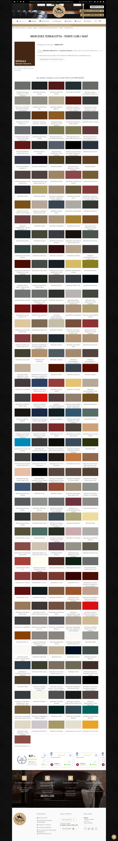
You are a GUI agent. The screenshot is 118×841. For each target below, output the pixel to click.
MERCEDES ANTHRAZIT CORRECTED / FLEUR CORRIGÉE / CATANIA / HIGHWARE (90, 109)
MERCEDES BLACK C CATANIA (39, 152)
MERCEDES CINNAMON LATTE (73, 197)
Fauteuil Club (45, 21)
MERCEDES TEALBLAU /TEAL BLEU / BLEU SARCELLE (39, 688)
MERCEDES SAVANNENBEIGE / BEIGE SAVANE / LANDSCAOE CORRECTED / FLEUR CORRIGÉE (73, 616)
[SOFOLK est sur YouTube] (92, 828)
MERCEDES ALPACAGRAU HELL (40, 108)
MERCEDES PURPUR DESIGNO (56, 553)
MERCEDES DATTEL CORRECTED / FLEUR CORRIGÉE (90, 227)
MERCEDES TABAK (22, 686)
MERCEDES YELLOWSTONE (90, 731)
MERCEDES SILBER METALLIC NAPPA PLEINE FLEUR (23, 658)
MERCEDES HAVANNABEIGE (73, 315)
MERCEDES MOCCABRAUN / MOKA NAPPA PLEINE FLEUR (56, 449)
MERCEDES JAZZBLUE (56, 359)
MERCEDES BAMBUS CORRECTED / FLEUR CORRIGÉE (56, 123)
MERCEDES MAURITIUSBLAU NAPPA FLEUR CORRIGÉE (39, 420)
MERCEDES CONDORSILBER (73, 211)
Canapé (33, 21)
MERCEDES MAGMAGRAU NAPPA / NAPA (22, 405)
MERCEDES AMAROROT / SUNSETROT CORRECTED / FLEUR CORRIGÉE (73, 108)
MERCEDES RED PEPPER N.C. (22, 568)
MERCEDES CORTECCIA (90, 211)
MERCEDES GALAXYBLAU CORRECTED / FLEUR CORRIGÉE (56, 272)
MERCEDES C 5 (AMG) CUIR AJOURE (73, 182)
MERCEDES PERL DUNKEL (22, 538)
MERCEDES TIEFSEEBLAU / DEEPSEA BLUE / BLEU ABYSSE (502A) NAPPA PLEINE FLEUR (22, 704)
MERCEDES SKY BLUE (73, 657)
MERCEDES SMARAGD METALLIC (90, 657)
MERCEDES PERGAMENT (73, 523)
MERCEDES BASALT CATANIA (90, 122)
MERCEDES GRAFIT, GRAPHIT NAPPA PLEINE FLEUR (22, 287)
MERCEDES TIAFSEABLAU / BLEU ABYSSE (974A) (73, 687)
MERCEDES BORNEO (56, 166)
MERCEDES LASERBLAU (73, 374)
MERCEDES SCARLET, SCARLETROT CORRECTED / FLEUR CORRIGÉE (90, 614)
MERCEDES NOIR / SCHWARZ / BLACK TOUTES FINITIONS (39, 480)
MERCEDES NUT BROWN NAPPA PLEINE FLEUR (90, 479)
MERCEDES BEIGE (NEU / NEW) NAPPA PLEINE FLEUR (73, 137)
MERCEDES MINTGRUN (90, 419)
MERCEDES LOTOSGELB (73, 389)
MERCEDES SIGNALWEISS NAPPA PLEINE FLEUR (73, 643)
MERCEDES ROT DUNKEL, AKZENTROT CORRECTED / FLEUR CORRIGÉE (90, 584)
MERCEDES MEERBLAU (56, 419)
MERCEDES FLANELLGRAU (39, 270)
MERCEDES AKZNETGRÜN (73, 92)
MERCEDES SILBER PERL (39, 657)
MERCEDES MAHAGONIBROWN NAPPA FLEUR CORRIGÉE (56, 406)
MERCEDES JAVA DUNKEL (22, 359)
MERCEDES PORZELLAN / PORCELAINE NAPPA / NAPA (39, 553)
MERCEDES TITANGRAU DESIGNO (56, 702)
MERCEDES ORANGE (56, 493)
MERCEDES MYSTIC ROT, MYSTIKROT (56, 464)
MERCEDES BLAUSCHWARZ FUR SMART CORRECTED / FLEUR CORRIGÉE (73, 153)
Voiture (23, 21)
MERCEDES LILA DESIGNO (22, 389)
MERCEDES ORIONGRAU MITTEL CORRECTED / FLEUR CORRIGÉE (56, 510)
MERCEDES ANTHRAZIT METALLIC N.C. (22, 123)
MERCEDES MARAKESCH (90, 404)
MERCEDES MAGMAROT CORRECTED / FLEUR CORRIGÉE (39, 406)
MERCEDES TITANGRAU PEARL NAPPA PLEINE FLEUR (73, 702)
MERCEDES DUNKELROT (56, 255)
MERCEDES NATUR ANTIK (73, 464)
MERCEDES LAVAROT (90, 374)
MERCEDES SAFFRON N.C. (56, 597)
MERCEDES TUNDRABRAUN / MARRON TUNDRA (39, 717)
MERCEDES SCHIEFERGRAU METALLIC (56, 628)
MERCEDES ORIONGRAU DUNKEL (22, 509)
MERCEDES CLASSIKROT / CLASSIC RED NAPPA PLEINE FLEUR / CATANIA (90, 198)
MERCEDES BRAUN (90, 166)
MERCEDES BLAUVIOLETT (90, 151)
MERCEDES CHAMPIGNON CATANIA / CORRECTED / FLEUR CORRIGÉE (56, 198)
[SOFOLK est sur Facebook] (85, 828)
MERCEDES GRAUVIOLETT (56, 300)
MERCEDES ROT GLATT (22, 597)
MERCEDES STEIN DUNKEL (39, 672)
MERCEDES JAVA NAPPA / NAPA (73, 345)
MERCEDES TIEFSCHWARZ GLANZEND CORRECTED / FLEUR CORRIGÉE (90, 688)
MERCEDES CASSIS (22, 196)
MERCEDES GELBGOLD (90, 270)
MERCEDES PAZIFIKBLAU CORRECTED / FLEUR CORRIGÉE (56, 525)
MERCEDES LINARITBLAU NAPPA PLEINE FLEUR (39, 390)
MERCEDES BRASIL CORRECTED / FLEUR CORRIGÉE (73, 168)
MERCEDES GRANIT (56, 285)
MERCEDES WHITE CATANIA (73, 731)
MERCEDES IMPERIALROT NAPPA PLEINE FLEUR (22, 345)
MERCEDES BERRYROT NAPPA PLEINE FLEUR (22, 152)
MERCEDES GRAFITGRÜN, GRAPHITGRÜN (39, 286)
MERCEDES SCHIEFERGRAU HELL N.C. (39, 628)
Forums (78, 21)
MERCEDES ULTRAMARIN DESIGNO (73, 717)
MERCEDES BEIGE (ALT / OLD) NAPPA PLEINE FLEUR (56, 137)
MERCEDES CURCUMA (73, 226)
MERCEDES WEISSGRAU (56, 731)
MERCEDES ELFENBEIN (73, 255)
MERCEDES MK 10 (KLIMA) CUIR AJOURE (73, 435)
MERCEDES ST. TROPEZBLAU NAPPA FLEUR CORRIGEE (22, 673)
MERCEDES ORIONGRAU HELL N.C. (39, 509)
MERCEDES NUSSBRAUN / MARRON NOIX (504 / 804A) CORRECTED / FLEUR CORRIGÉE (56, 481)
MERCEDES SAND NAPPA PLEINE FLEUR (22, 613)
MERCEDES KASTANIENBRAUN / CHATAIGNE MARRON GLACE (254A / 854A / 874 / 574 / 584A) (90, 363)
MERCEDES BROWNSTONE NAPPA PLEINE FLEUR (39, 182)
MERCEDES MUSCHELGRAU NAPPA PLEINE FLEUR (22, 464)
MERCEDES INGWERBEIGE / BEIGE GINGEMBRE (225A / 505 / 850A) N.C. (39, 346)
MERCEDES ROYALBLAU (39, 597)
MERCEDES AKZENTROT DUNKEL (56, 93)
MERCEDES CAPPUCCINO (90, 181)
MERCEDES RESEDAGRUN (73, 568)
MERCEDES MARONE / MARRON (22, 420)
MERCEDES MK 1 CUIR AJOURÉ (56, 435)
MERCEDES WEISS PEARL (39, 731)
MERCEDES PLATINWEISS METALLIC (90, 539)
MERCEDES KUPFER (56, 374)
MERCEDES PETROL (39, 538)
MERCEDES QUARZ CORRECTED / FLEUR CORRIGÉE (73, 554)
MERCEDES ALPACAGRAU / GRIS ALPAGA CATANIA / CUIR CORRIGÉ (22, 108)
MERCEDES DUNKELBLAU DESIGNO (56, 241)
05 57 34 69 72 (67, 820)
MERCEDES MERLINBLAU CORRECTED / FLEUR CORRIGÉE (73, 420)
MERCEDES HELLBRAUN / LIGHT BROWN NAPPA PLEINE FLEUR (73, 331)
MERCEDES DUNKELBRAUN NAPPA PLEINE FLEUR (73, 241)
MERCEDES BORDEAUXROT (39, 166)
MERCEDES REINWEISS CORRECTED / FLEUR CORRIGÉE (39, 569)
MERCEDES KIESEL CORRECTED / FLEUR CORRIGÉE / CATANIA (22, 376)
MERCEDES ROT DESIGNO (22, 582)
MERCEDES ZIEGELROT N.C (22, 746)
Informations (87, 21)
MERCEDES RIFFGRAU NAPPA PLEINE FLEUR (90, 568)
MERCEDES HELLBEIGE (56, 330)
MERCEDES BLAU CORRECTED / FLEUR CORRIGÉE (56, 153)
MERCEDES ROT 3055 (56, 582)
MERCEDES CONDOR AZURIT (56, 212)
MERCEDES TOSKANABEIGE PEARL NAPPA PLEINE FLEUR (23, 717)
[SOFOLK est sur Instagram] (96, 828)
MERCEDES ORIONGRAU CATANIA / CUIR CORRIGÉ (90, 494)
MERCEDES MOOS (90, 449)
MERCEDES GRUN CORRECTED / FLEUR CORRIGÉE (90, 302)
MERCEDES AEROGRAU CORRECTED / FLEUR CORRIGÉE (22, 94)
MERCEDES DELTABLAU (22, 241)
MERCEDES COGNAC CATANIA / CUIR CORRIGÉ (23, 212)
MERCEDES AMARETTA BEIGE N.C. (56, 108)
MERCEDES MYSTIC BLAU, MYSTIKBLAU (39, 464)
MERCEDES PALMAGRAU (90, 508)
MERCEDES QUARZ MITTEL (90, 553)
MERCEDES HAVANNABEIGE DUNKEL (90, 316)
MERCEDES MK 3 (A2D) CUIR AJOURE (22, 449)
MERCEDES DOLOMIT (39, 241)
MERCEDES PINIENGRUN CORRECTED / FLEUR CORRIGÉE (56, 539)
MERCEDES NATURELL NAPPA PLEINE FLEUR (22, 479)
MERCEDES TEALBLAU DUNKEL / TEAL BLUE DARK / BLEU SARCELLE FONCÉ (56, 688)
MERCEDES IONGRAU (56, 345)
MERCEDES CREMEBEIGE (56, 226)
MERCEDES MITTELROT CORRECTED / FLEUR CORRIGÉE (39, 435)
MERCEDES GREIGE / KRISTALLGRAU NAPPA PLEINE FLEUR (73, 302)
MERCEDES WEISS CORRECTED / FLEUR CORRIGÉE (22, 733)
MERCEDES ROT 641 (73, 582)
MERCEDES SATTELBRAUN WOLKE (56, 613)
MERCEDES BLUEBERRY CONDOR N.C (22, 167)
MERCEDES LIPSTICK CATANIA (56, 390)
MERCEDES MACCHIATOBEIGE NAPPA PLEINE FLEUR (90, 391)
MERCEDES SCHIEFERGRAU (22, 627)
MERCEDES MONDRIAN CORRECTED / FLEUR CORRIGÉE (73, 450)
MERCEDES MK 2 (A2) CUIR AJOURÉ (90, 435)
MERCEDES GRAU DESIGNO (22, 300)
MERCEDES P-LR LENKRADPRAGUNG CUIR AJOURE (73, 510)
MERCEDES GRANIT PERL (73, 285)
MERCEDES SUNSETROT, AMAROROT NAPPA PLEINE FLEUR (90, 673)
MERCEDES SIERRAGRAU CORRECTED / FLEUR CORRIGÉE (39, 643)
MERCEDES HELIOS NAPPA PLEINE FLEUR (22, 331)
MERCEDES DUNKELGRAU (90, 241)
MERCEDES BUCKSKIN (56, 181)
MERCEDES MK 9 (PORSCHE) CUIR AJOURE (39, 449)
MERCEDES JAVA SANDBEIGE (39, 360)
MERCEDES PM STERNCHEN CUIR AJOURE (23, 553)
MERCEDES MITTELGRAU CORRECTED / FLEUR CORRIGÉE (23, 435)
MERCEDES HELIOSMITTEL (39, 330)
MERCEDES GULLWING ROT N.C (39, 316)
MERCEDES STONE (73, 672)
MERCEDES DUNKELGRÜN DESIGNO (22, 256)
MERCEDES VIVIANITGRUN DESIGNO (90, 717)
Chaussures (57, 21)
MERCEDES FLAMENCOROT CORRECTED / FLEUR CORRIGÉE (22, 272)
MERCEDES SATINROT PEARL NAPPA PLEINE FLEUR (39, 613)
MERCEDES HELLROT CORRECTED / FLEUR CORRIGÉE (90, 331)
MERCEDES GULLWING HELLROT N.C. (22, 316)
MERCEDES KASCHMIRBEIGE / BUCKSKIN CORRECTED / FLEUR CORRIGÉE (73, 362)
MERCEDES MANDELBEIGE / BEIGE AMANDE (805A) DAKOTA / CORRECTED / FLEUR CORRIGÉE (73, 407)
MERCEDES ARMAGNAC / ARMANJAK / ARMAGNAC (39, 123)
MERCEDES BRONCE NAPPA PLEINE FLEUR (22, 182)
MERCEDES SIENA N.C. (22, 642)
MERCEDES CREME (39, 226)
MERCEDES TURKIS (56, 716)
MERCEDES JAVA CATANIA (90, 345)
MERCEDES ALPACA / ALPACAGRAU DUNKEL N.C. (90, 93)
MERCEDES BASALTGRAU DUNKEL (39, 137)
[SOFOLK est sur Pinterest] (89, 828)
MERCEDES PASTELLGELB (39, 523)
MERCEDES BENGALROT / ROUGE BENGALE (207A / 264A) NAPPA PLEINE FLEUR (90, 138)
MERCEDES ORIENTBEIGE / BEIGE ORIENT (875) (73, 494)
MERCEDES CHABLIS (39, 196)
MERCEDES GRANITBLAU (90, 285)
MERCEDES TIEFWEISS (39, 701)
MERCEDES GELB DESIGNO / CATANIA (73, 271)
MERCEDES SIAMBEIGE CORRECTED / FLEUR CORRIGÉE (90, 629)
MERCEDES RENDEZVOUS (56, 568)
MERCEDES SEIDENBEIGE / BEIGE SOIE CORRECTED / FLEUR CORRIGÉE (73, 629)
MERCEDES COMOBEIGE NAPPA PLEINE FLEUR (39, 212)
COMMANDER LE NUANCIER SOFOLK (51, 59)
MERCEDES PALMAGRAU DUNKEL (22, 524)
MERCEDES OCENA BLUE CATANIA (22, 494)
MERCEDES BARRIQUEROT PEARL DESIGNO (73, 123)
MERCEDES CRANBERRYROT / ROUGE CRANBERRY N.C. (22, 227)
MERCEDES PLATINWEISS (73, 538)
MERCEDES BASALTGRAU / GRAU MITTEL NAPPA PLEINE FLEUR (22, 138)
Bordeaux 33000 (24, 789)
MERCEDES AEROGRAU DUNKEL (39, 93)
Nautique (69, 21)
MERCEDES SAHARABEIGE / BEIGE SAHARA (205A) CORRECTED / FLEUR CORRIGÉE (90, 600)
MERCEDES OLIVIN (39, 493)
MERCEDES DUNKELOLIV (39, 255)
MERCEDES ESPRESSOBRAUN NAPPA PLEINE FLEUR (90, 257)
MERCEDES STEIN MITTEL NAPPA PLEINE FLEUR (56, 672)
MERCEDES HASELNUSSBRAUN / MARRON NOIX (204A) (56, 316)
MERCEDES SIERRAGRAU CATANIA (56, 643)
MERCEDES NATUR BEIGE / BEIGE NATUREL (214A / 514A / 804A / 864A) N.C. (90, 465)
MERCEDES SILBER (90, 642)
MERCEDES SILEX (56, 657)
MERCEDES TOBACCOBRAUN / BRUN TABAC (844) (90, 703)
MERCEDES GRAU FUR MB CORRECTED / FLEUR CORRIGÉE (39, 302)
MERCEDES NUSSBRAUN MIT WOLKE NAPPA (73, 479)
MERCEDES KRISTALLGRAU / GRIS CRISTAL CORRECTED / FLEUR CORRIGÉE (39, 376)
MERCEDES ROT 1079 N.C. (39, 582)
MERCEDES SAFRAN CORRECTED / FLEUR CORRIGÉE (73, 599)
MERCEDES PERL (90, 523)
